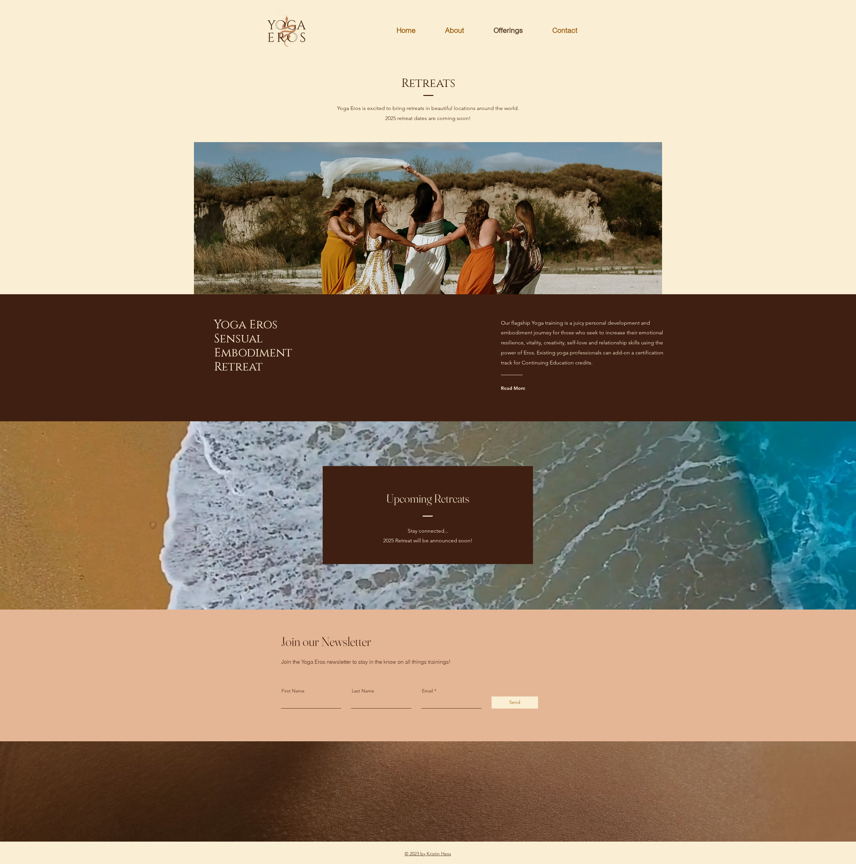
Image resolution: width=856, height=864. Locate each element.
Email (427, 690)
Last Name (363, 690)
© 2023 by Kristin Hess (428, 854)
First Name (293, 690)
